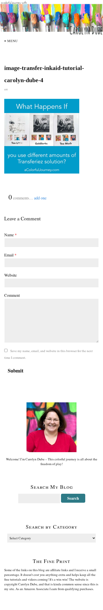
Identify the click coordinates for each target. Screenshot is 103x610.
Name (10, 234)
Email (10, 254)
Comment (12, 295)
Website (10, 275)
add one (40, 197)
